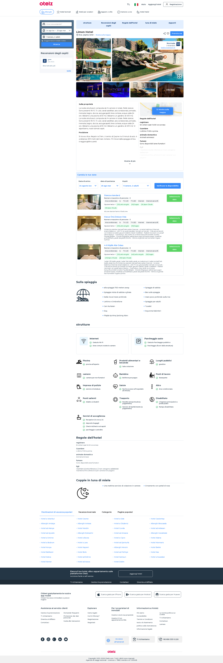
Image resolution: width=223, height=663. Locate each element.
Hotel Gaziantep (157, 519)
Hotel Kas (155, 552)
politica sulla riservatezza (146, 626)
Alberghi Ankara (84, 523)
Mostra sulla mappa (164, 110)
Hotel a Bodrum (47, 543)
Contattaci (124, 582)
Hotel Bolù (82, 552)
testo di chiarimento (145, 622)
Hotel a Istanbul (47, 519)
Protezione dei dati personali (71, 617)
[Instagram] (48, 639)
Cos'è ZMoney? (94, 616)
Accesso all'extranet (119, 640)
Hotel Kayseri (83, 547)
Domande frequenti (71, 613)
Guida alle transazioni (72, 621)
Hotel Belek (156, 547)
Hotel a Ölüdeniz (121, 523)
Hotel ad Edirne (84, 557)
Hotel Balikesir (47, 552)
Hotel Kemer (46, 562)
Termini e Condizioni (144, 619)
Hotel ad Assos (84, 562)
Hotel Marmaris (157, 543)
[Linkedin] (60, 639)
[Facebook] (42, 639)
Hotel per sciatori (86, 12)
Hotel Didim (119, 562)
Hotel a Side (119, 519)
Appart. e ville (106, 12)
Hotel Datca (46, 557)
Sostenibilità (141, 616)
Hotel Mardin (83, 528)
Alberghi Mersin (121, 547)
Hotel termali (65, 12)
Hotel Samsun (120, 557)
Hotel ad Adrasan (158, 528)
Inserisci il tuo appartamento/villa (119, 619)
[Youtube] (66, 639)
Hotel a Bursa (83, 538)
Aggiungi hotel (154, 4)
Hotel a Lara (83, 543)
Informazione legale (144, 629)
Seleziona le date (174, 198)
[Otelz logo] (46, 5)
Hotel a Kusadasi (158, 557)
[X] (54, 639)
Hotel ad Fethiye (121, 552)
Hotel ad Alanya (47, 528)
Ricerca (56, 44)
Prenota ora (177, 33)
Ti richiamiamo (76, 582)
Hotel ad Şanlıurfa (121, 543)
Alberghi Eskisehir (85, 533)
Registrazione (176, 4)
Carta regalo (92, 613)
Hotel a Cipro (119, 538)
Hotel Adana (156, 538)
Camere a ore (126, 12)
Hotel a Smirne (47, 538)
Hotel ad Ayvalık (47, 533)
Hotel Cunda (119, 528)
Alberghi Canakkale (159, 533)
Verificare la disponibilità (168, 186)
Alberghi (48, 12)
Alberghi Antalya (48, 523)
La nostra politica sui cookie (167, 614)
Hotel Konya (46, 547)
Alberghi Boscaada (158, 523)
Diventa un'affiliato (145, 582)
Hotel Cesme (83, 519)
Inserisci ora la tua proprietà (122, 615)
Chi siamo (140, 613)
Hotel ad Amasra (121, 533)
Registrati (91, 622)
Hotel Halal (144, 12)
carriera (162, 624)
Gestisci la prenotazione (101, 582)
